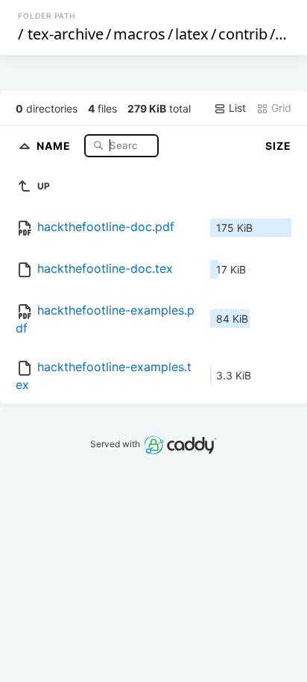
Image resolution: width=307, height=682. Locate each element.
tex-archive (66, 34)
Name (55, 145)
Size (278, 145)
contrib (243, 34)
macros (139, 34)
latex (192, 34)
